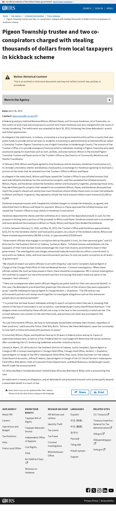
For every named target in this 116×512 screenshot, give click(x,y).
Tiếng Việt (76, 444)
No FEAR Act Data (34, 459)
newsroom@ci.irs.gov (23, 116)
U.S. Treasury (99, 414)
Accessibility (107, 500)
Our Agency (16, 15)
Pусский (75, 438)
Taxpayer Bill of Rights (33, 420)
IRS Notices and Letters (56, 416)
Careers (6, 420)
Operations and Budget (10, 428)
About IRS (7, 414)
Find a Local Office (11, 448)
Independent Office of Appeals (35, 439)
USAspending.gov (102, 439)
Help (4, 442)
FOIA (27, 453)
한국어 (74, 432)
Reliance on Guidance (31, 470)
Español (75, 414)
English (74, 456)
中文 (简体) (76, 420)
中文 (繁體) (76, 426)
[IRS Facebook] (88, 489)
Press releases (53, 15)
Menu (110, 8)
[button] (99, 8)
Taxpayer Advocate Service (34, 429)
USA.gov (97, 433)
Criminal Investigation (34, 15)
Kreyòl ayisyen (78, 450)
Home (5, 15)
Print (101, 392)
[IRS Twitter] (94, 489)
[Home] (8, 7)
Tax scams (53, 430)
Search (87, 8)
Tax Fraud (53, 436)
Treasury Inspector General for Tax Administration (103, 424)
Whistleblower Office (55, 453)
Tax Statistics (9, 436)
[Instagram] (99, 489)
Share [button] (82, 392)
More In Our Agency (16, 100)
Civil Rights (31, 447)
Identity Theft (55, 424)
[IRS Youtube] (111, 489)
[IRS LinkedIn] (105, 489)
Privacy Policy (91, 500)
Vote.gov (97, 449)
